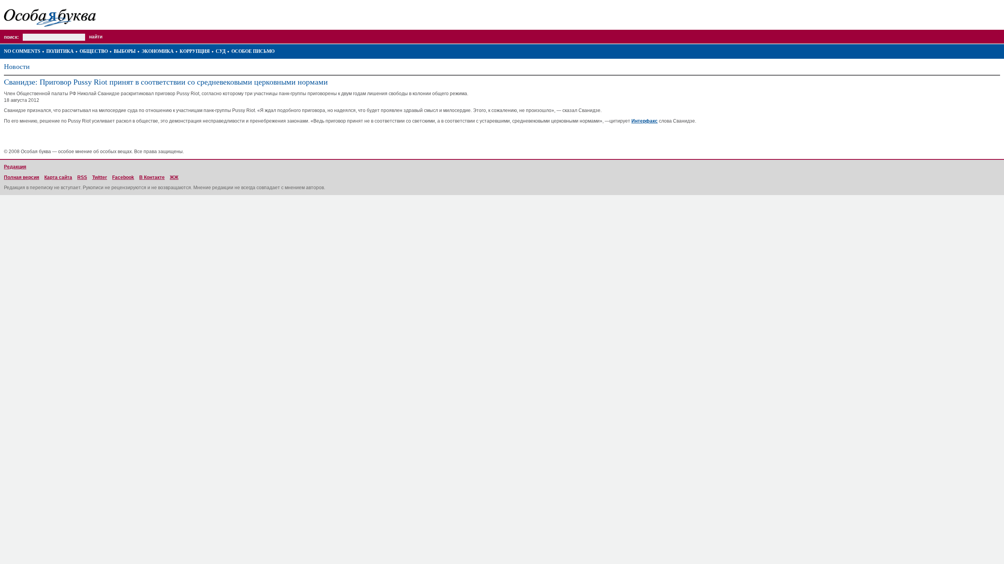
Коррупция (195, 51)
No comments (22, 51)
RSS (82, 177)
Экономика (158, 51)
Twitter (99, 177)
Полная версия (21, 177)
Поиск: (11, 37)
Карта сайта (58, 177)
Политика (60, 51)
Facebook (123, 177)
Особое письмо (253, 51)
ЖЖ (174, 177)
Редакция (15, 167)
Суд (221, 51)
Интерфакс (644, 121)
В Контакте (152, 177)
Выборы (125, 51)
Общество (94, 51)
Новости (17, 66)
